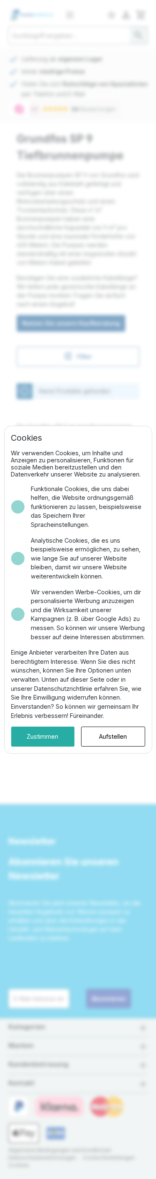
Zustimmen (42, 736)
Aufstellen (113, 736)
